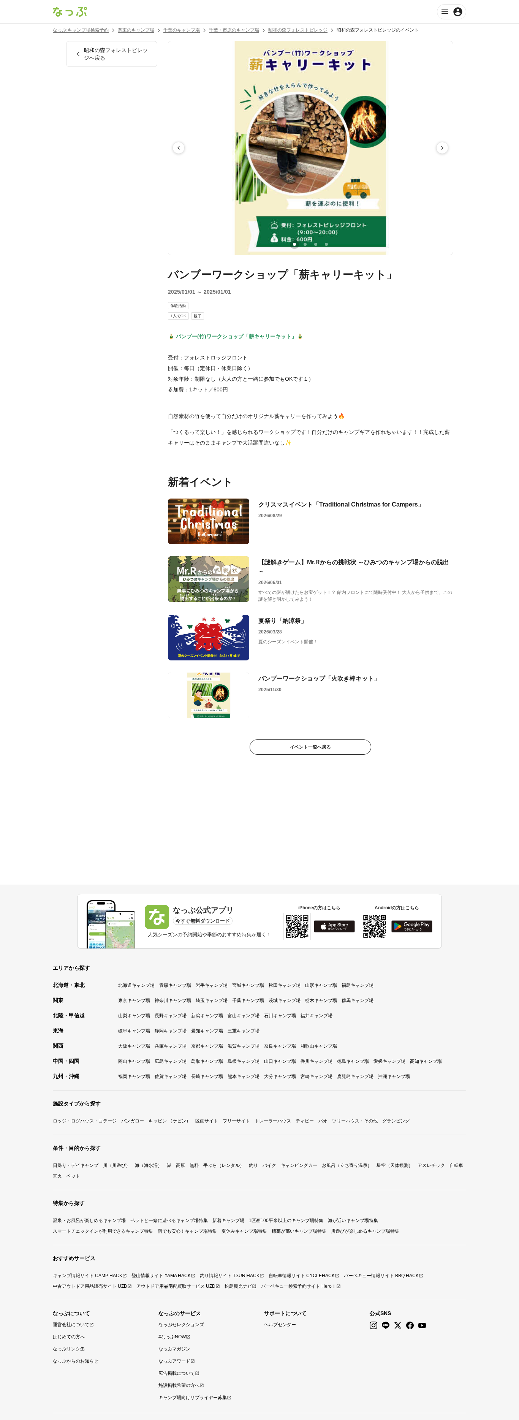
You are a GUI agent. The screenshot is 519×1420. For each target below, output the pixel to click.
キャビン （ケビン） (170, 1121)
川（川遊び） (116, 1165)
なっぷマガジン (174, 1349)
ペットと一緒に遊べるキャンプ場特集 (169, 1220)
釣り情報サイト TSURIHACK (230, 1275)
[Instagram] (373, 1326)
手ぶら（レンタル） (223, 1165)
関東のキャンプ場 (136, 30)
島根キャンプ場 (244, 1061)
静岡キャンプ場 (171, 1031)
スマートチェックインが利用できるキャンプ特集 (103, 1231)
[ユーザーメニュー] (451, 11)
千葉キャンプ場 (248, 1000)
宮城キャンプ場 (248, 985)
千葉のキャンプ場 (181, 30)
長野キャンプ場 (171, 1015)
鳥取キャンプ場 (207, 1061)
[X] (398, 1326)
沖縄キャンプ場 (394, 1076)
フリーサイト (236, 1121)
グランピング (396, 1121)
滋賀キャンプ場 (244, 1046)
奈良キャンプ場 (280, 1046)
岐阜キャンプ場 (134, 1031)
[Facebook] (410, 1326)
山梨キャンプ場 (134, 1015)
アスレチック (431, 1165)
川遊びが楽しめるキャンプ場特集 (365, 1231)
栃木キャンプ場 (321, 1000)
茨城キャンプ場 (285, 1000)
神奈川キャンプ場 (173, 1000)
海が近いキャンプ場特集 (353, 1220)
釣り (253, 1165)
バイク (269, 1165)
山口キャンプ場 (280, 1061)
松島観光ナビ (238, 1286)
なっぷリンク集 (69, 1349)
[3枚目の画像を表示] (315, 244)
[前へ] (178, 148)
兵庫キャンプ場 (171, 1046)
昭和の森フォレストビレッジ (298, 30)
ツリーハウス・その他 (355, 1121)
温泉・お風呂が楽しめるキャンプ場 (89, 1220)
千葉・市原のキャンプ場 (234, 30)
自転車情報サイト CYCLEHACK (302, 1275)
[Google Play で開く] (411, 926)
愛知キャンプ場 (207, 1031)
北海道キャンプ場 (136, 985)
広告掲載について (176, 1373)
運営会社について (71, 1324)
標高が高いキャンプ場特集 (299, 1231)
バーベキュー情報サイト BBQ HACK (381, 1275)
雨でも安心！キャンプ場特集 (187, 1231)
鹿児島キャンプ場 (355, 1076)
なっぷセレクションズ (181, 1324)
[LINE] (385, 1326)
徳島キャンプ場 (353, 1061)
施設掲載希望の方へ (178, 1385)
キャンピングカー (299, 1165)
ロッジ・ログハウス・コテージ (85, 1121)
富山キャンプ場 (244, 1015)
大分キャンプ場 (280, 1076)
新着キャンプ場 (228, 1220)
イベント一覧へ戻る (310, 747)
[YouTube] (422, 1326)
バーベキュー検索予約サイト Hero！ (298, 1286)
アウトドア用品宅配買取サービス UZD (175, 1286)
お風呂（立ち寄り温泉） (347, 1165)
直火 (57, 1176)
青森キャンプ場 (175, 985)
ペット (73, 1176)
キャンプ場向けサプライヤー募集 (192, 1397)
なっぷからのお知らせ (75, 1361)
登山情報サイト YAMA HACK (161, 1275)
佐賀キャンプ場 (171, 1076)
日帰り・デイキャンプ (75, 1165)
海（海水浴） (148, 1165)
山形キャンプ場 (321, 985)
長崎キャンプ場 (207, 1076)
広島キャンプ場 (171, 1061)
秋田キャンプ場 (285, 985)
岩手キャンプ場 (212, 985)
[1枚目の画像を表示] (294, 244)
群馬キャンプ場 (357, 1000)
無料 (194, 1165)
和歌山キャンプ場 (319, 1046)
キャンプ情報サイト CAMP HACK (87, 1275)
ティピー (305, 1121)
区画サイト (206, 1121)
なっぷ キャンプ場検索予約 (81, 30)
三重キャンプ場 (244, 1031)
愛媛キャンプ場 (389, 1061)
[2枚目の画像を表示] (305, 244)
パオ (323, 1121)
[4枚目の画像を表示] (326, 244)
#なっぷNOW (172, 1336)
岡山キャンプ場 (134, 1061)
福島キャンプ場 (357, 985)
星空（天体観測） (395, 1165)
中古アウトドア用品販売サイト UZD (90, 1286)
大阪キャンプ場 (134, 1046)
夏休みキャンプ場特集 (244, 1231)
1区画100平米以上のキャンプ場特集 (286, 1220)
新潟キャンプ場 (207, 1015)
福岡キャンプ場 (134, 1076)
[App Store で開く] (334, 926)
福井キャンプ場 (316, 1015)
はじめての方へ (69, 1336)
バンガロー (132, 1121)
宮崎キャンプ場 (316, 1076)
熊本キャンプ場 (244, 1076)
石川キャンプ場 (280, 1015)
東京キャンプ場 (134, 1000)
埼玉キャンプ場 (212, 1000)
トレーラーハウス (273, 1121)
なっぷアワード (174, 1361)
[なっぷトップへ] (70, 12)
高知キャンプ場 (426, 1061)
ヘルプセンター (280, 1324)
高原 (180, 1165)
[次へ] (442, 148)
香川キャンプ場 (316, 1061)
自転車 (456, 1165)
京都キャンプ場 (207, 1046)
